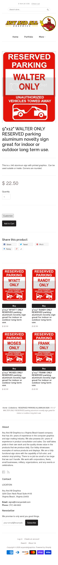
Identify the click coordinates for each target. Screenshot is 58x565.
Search (23, 543)
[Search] (48, 9)
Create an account (31, 539)
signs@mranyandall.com (20, 502)
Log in (19, 539)
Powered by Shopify (43, 547)
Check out (36, 4)
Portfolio (28, 37)
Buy (14, 305)
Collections (12, 407)
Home (15, 37)
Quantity (6, 191)
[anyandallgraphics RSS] (8, 472)
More (41, 37)
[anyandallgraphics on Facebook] (3, 472)
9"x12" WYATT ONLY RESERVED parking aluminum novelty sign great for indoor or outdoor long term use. (14, 316)
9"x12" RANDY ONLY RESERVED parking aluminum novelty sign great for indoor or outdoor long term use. (43, 316)
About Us (32, 543)
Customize (8, 215)
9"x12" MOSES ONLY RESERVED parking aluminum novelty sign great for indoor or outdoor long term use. (14, 378)
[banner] (29, 23)
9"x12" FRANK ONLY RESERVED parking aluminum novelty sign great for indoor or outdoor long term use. (43, 378)
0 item (24, 4)
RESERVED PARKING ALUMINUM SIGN (33, 407)
